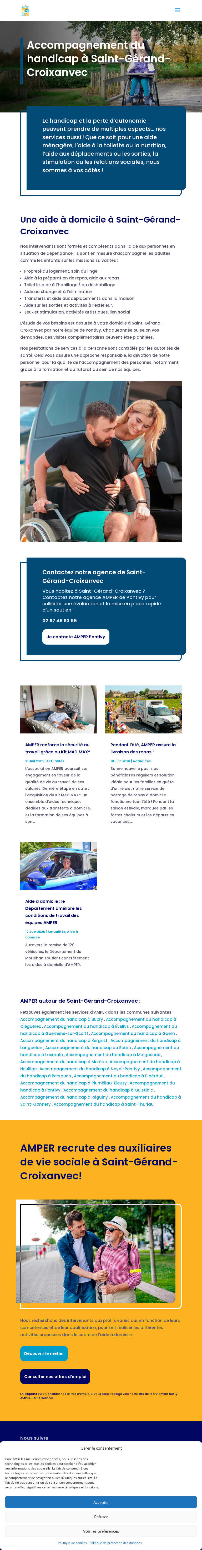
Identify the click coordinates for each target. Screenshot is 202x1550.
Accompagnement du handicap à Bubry (62, 1019)
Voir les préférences (101, 1531)
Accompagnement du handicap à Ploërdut (119, 1076)
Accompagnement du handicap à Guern (133, 1033)
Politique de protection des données (115, 1543)
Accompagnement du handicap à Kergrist (64, 1040)
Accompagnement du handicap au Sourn (88, 1047)
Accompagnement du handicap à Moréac (64, 1062)
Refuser (101, 1516)
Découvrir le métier (44, 1353)
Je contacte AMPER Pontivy (76, 637)
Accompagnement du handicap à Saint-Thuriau (104, 1104)
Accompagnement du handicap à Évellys (87, 1026)
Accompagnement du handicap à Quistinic (108, 1090)
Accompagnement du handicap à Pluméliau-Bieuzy (74, 1083)
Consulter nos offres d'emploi (55, 1376)
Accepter (101, 1502)
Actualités (55, 761)
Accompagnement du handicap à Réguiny (64, 1097)
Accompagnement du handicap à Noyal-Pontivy (90, 1069)
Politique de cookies (72, 1543)
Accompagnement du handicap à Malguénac (113, 1054)
